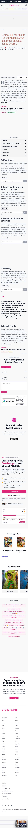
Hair (16, 741)
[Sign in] (26, 5)
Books (16, 8)
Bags (3, 720)
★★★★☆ (24, 30)
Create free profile (14, 491)
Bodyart (16, 723)
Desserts (17, 728)
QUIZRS (26, 353)
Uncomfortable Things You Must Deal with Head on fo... (14, 616)
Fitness (19, 8)
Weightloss (4, 775)
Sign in (3, 500)
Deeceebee (4, 77)
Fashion (3, 733)
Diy (15, 730)
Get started (22, 522)
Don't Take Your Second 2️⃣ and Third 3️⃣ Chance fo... (14, 628)
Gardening (17, 738)
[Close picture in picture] (16, 821)
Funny (6, 8)
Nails (3, 757)
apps (3, 30)
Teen (3, 770)
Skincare (3, 764)
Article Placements (6, 788)
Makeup (3, 751)
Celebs (16, 725)
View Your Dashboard (15, 495)
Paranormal (17, 757)
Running (23, 8)
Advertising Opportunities (7, 791)
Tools (16, 775)
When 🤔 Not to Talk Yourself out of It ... (14, 625)
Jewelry (16, 746)
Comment (4, 392)
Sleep (16, 764)
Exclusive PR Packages (6, 793)
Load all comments (6, 367)
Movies (3, 754)
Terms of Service (5, 798)
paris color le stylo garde (14, 609)
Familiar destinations (11, 112)
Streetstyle (11, 8)
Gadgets (3, 738)
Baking (16, 720)
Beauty (3, 723)
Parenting (4, 759)
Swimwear (17, 767)
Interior (3, 746)
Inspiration (17, 743)
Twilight (3, 772)
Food (3, 736)
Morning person (4, 351)
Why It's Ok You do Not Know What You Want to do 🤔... (14, 612)
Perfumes (17, 759)
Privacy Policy (4, 796)
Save (21, 77)
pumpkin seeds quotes (14, 636)
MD (16, 77)
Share (26, 77)
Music (16, 754)
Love (16, 749)
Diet (2, 730)
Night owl (10, 351)
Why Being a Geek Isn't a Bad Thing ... (14, 622)
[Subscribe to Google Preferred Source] (8, 400)
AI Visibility (4, 785)
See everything (5, 556)
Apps (16, 717)
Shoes (3, 8)
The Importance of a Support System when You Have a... (14, 632)
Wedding (17, 772)
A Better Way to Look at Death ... (14, 620)
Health (3, 743)
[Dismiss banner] (25, 396)
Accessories (4, 717)
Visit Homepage (14, 698)
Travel (16, 770)
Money (16, 751)
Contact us (4, 783)
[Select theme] (23, 5)
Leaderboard (5, 522)
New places (4, 112)
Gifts (3, 741)
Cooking (3, 728)
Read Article (12, 592)
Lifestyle (3, 749)
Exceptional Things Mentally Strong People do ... (14, 605)
